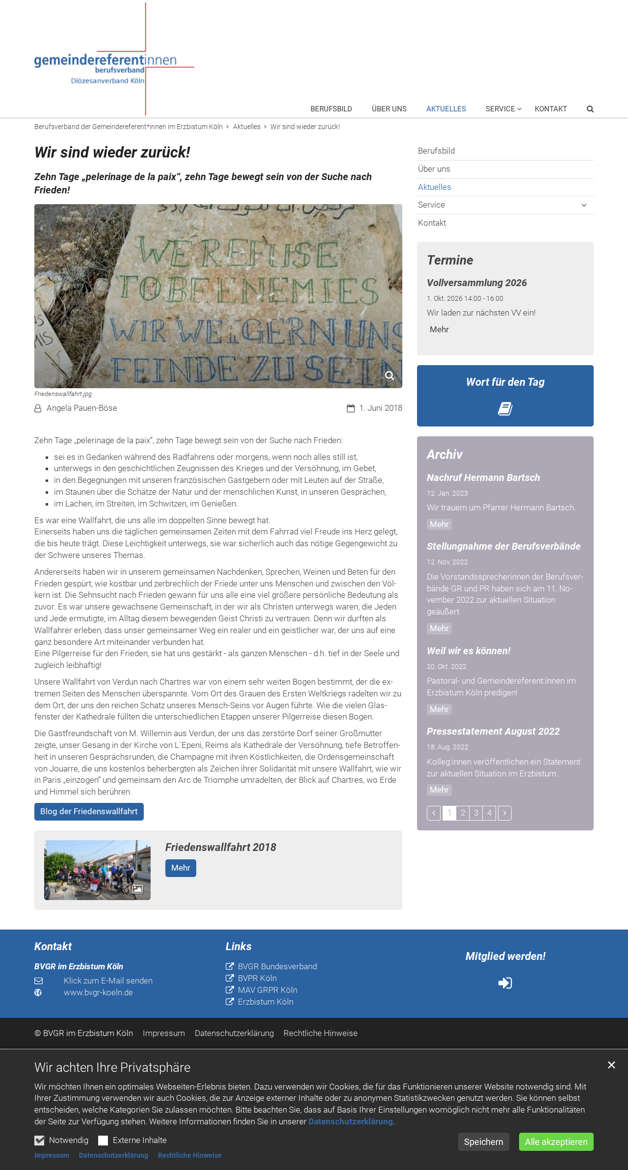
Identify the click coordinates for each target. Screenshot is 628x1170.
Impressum (51, 1155)
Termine (450, 260)
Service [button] (500, 109)
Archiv (445, 454)
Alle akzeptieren (556, 1142)
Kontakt (551, 109)
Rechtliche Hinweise (190, 1155)
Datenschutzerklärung (351, 1121)
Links (239, 946)
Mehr (180, 868)
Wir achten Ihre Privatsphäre (112, 1067)
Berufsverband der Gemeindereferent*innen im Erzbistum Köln (128, 127)
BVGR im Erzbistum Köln (78, 966)
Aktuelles (446, 109)
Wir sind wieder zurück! (305, 127)
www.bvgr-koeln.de (98, 992)
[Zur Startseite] (122, 58)
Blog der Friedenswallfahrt (89, 811)
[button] (584, 111)
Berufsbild (331, 109)
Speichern (483, 1142)
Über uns (389, 109)
